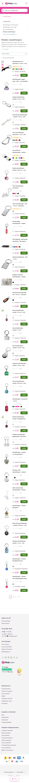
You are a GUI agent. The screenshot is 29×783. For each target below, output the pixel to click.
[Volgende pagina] (19, 597)
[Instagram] (14, 657)
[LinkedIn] (8, 657)
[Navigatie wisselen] (2, 3)
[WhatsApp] (3, 657)
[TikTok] (17, 657)
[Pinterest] (11, 657)
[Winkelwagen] (26, 3)
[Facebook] (5, 657)
